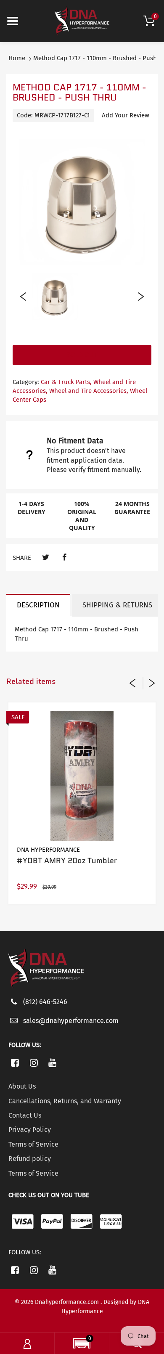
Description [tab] (38, 605)
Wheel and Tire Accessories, (88, 391)
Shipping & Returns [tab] (117, 605)
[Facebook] (64, 557)
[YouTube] (52, 1062)
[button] (81, 1344)
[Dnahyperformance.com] (82, 20)
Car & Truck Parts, (66, 382)
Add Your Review (125, 115)
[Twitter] (45, 557)
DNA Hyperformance (48, 849)
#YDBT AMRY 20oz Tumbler (67, 860)
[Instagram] (33, 1062)
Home (16, 58)
